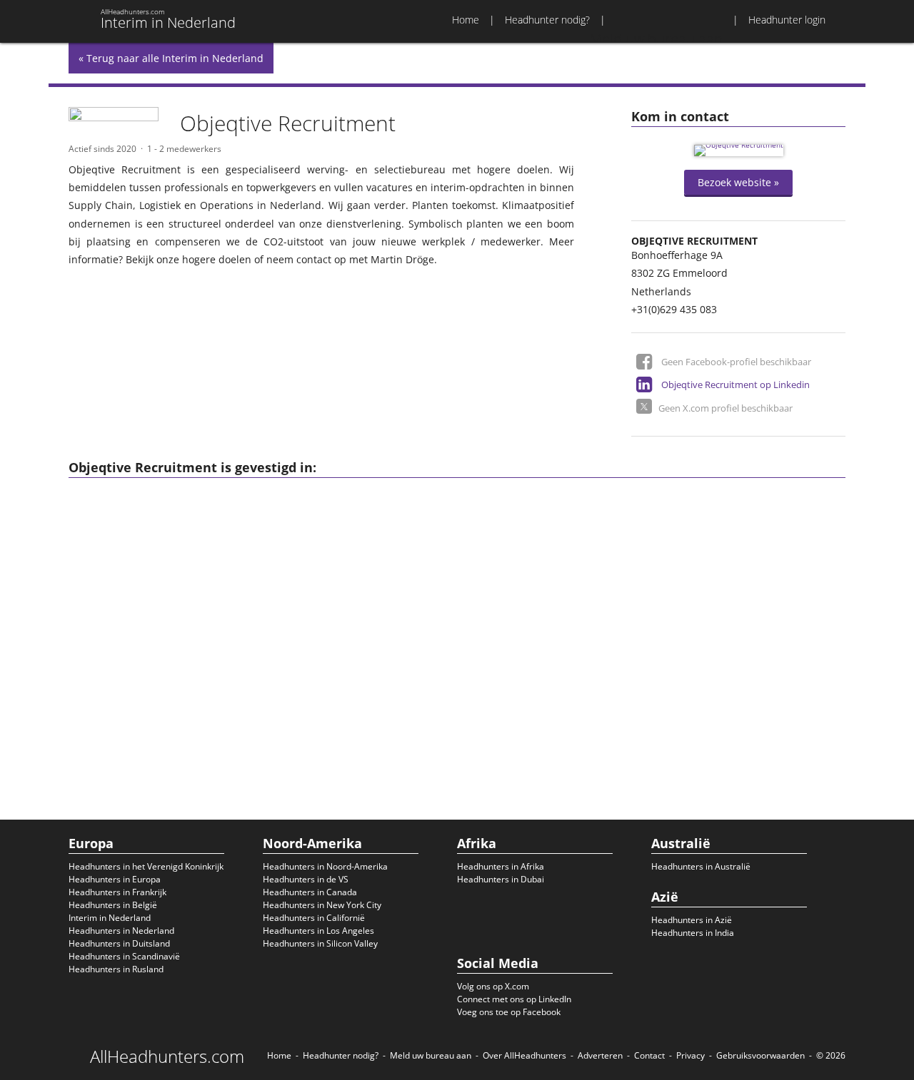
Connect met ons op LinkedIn (514, 999)
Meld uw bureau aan (430, 1055)
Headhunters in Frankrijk (117, 892)
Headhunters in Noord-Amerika (325, 866)
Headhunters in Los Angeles (318, 930)
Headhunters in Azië (691, 920)
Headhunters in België (113, 905)
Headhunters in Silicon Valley (320, 943)
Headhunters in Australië (700, 866)
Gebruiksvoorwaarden (760, 1055)
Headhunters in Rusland (116, 969)
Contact (649, 1055)
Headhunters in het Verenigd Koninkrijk (146, 866)
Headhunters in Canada (310, 892)
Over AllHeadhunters (524, 1055)
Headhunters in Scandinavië (124, 956)
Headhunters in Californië (314, 918)
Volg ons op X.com (493, 986)
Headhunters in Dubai (500, 879)
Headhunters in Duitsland (119, 943)
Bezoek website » (738, 182)
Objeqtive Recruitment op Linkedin (735, 384)
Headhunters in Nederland (121, 930)
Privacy (690, 1055)
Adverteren (600, 1055)
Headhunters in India (692, 933)
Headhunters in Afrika (500, 866)
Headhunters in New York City (322, 905)
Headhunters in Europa (115, 879)
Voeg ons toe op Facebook (509, 1012)
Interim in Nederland (110, 918)
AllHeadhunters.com (167, 1056)
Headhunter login (786, 19)
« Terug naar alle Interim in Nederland (171, 58)
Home (465, 19)
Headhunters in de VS (305, 879)
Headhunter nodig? (547, 19)
